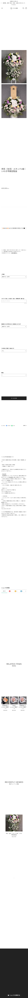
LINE (14, 425)
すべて (4, 591)
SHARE (9, 425)
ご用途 (2, 274)
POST (4, 425)
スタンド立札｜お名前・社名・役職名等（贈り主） (13, 298)
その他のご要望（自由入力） (8, 348)
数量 (2, 372)
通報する (25, 425)
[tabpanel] (14, 827)
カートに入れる (14, 398)
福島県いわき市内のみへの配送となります (11, 324)
